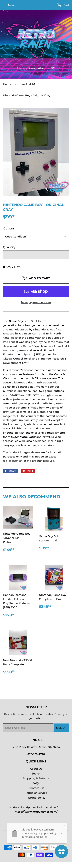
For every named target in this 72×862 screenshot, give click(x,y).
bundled (12, 432)
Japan (23, 333)
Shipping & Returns (36, 778)
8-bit (34, 321)
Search (36, 773)
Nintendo (39, 329)
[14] (25, 362)
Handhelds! (27, 84)
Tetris (46, 436)
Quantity (9, 247)
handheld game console (34, 325)
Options (9, 228)
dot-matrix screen (40, 382)
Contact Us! (36, 788)
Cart (66, 5)
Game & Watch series (37, 346)
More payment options (36, 302)
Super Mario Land (23, 436)
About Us (36, 768)
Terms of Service (36, 792)
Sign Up (61, 727)
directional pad (27, 390)
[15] (27, 362)
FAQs (36, 783)
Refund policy (36, 797)
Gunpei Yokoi (22, 358)
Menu (12, 5)
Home (7, 84)
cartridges (16, 403)
